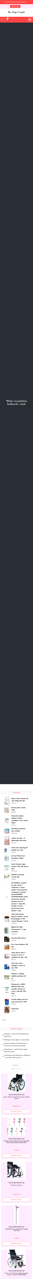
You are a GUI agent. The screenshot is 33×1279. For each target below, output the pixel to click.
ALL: (21, 1069)
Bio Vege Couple (16, 12)
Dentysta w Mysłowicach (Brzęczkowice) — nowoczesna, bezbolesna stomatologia (16, 1044)
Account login (15, 6)
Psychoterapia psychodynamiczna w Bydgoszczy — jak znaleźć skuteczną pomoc (17, 1056)
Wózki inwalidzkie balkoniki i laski (16, 1094)
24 (18, 1069)
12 (15, 1069)
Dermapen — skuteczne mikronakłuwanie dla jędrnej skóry (16, 1035)
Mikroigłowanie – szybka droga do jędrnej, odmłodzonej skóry (16, 1050)
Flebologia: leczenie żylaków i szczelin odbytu (16, 1040)
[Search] (2, 19)
